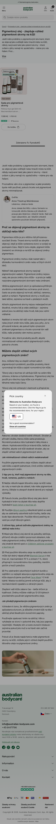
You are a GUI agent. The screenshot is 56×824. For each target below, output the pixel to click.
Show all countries (18, 426)
